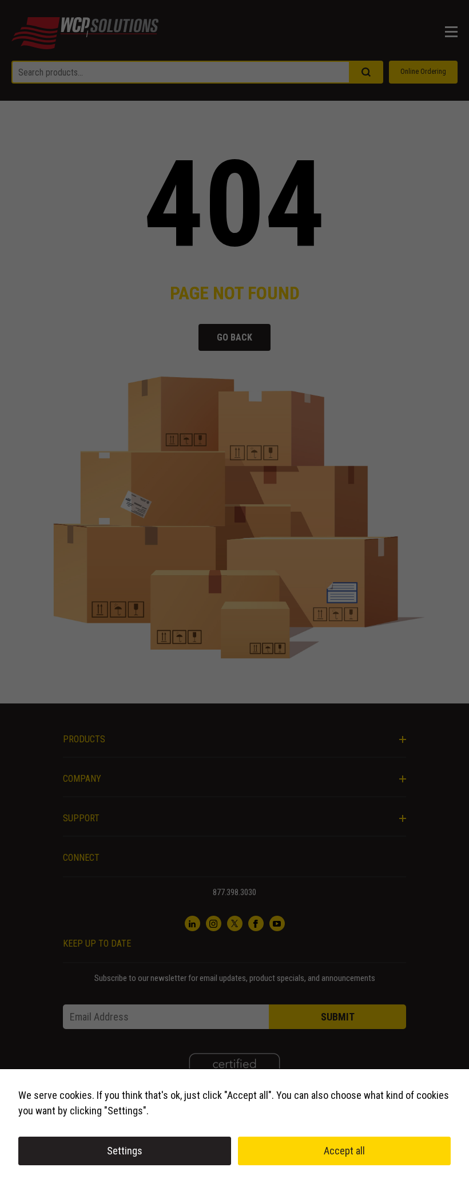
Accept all (344, 1151)
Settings (124, 1151)
